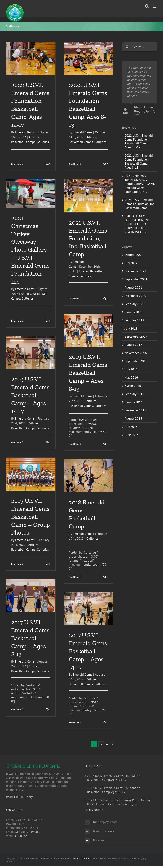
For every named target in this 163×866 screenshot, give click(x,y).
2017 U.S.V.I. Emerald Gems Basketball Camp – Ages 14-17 (88, 651)
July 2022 (131, 311)
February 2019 (134, 368)
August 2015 (133, 466)
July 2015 (131, 474)
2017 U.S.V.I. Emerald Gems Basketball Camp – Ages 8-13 (30, 638)
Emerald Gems (25, 132)
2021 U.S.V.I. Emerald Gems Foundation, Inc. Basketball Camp (88, 238)
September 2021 (136, 327)
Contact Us (20, 836)
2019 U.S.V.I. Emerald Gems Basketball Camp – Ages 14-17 (30, 395)
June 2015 (132, 483)
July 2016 (131, 417)
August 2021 (133, 335)
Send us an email (27, 832)
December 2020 (135, 343)
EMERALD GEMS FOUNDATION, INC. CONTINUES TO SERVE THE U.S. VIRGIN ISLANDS (137, 272)
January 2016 (134, 450)
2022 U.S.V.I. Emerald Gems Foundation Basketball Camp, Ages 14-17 (139, 189)
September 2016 (136, 409)
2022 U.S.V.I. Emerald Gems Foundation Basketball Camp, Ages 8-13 (139, 209)
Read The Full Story (19, 797)
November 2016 (136, 401)
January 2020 (134, 360)
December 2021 (135, 319)
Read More (16, 164)
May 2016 (131, 425)
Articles (34, 137)
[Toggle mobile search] (147, 6)
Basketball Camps (23, 142)
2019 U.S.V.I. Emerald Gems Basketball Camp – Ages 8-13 (88, 372)
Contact (76, 858)
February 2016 (134, 442)
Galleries (43, 142)
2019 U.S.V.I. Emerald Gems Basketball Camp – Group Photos (30, 516)
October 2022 (134, 303)
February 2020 (134, 352)
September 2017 (136, 384)
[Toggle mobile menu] (155, 6)
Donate (85, 858)
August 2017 (133, 393)
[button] (121, 822)
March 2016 (133, 433)
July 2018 (131, 376)
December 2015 (135, 458)
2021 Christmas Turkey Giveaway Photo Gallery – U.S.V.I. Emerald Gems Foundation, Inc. (30, 249)
